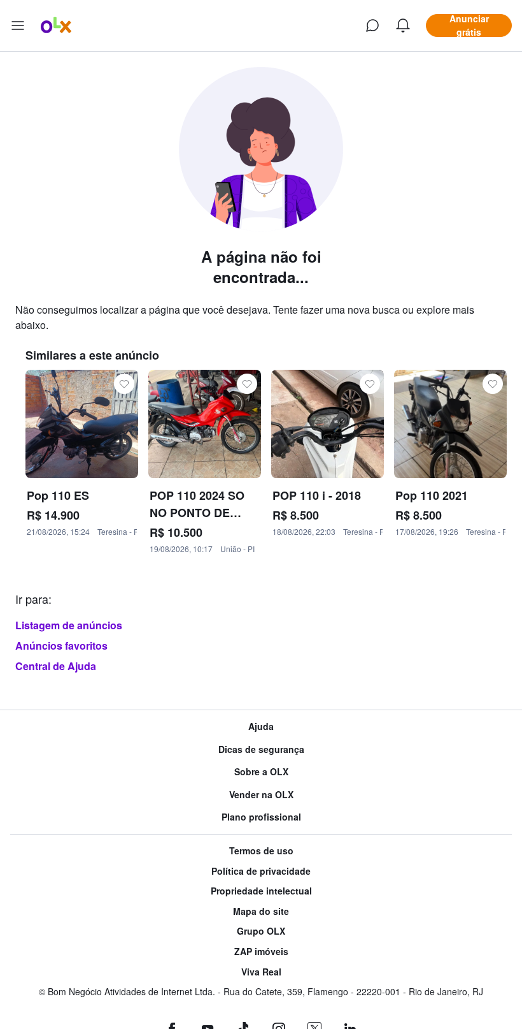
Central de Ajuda (55, 666)
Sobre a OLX (261, 772)
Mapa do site (261, 911)
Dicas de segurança (261, 749)
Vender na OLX (261, 795)
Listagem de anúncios (68, 625)
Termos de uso (261, 851)
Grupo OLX (261, 931)
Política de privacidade (261, 871)
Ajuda (261, 726)
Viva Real (261, 972)
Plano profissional (261, 817)
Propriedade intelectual (261, 891)
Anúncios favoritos (61, 645)
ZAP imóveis (261, 951)
